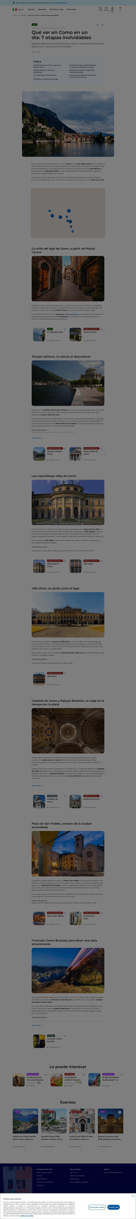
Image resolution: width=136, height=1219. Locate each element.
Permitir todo (114, 1207)
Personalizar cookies (96, 1207)
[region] (68, 1206)
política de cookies (26, 1215)
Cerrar (133, 1196)
